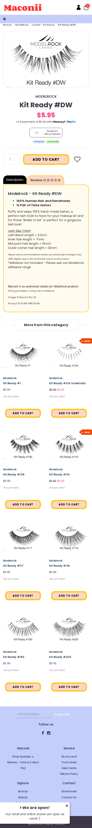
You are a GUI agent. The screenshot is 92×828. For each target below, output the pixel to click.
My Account (69, 756)
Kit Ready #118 (59, 566)
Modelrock (46, 96)
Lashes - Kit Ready (43, 24)
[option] (46, 59)
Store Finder (69, 791)
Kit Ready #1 (12, 383)
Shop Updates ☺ (23, 756)
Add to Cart (46, 159)
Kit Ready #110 (59, 474)
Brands (7, 24)
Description (14, 180)
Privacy (49, 824)
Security (60, 824)
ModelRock (21, 24)
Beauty (23, 797)
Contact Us (69, 797)
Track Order (69, 762)
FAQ (23, 768)
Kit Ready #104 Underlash (67, 383)
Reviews (37, 180)
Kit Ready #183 (13, 657)
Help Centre (69, 768)
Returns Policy (69, 774)
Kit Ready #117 (13, 566)
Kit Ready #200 (60, 657)
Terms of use (35, 824)
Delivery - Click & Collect (23, 762)
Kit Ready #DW (67, 24)
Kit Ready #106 (13, 474)
